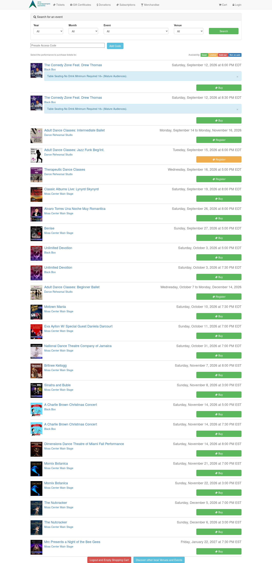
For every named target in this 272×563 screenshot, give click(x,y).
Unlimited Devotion (58, 247)
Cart (224, 4)
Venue (178, 25)
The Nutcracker (55, 502)
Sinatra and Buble (57, 384)
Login (237, 4)
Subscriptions (127, 4)
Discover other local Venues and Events (159, 560)
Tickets (60, 4)
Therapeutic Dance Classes (64, 169)
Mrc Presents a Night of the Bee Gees (72, 541)
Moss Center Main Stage (58, 193)
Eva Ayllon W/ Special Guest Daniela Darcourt (78, 326)
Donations (104, 4)
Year (36, 25)
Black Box (50, 69)
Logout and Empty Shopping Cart (109, 560)
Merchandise (151, 4)
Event (107, 25)
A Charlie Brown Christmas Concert (70, 404)
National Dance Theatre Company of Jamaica (78, 345)
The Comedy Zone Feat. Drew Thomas (73, 64)
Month (73, 25)
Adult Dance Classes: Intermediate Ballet (74, 130)
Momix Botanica (56, 463)
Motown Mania (55, 306)
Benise (49, 228)
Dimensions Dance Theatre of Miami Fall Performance (84, 443)
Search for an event (49, 17)
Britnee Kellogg (55, 365)
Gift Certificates (81, 4)
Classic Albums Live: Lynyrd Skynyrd (71, 188)
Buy (220, 87)
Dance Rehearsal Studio (58, 135)
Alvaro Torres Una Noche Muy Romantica (74, 208)
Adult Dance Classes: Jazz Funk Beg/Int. (74, 149)
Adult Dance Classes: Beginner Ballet (72, 286)
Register (220, 140)
